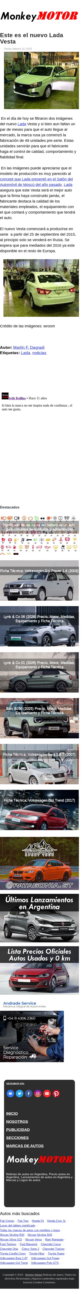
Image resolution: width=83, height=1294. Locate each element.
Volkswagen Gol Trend (14, 1262)
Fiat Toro (23, 1220)
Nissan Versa (33, 1239)
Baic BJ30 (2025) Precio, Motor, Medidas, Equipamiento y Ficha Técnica (39, 711)
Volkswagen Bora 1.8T (14, 1258)
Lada (22, 124)
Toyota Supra (56, 1253)
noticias (39, 353)
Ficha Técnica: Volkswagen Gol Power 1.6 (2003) (39, 571)
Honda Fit (38, 1220)
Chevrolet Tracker (53, 1248)
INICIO (12, 1113)
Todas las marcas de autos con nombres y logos (30, 1230)
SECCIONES (17, 1138)
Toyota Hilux (36, 1253)
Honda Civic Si (56, 1220)
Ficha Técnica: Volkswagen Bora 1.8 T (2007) (39, 754)
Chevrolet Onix (9, 1248)
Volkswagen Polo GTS (45, 1262)
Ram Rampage (54, 1239)
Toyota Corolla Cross (13, 1253)
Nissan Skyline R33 (12, 1234)
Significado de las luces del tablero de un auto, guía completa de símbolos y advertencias (39, 527)
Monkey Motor (33, 1274)
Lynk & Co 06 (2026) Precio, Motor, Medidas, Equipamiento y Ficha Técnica (39, 619)
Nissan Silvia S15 (11, 1239)
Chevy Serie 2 (30, 1248)
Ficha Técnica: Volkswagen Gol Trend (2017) (39, 800)
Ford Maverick (28, 1244)
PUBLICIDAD (18, 1130)
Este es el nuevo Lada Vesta (31, 38)
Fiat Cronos (7, 1220)
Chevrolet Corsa (51, 1244)
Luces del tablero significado (17, 1225)
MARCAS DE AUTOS (25, 1146)
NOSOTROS (17, 1121)
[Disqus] (39, 444)
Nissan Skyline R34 (40, 1234)
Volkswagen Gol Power (45, 1258)
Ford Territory (8, 1244)
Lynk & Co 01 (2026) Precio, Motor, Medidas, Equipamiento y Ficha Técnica (39, 665)
